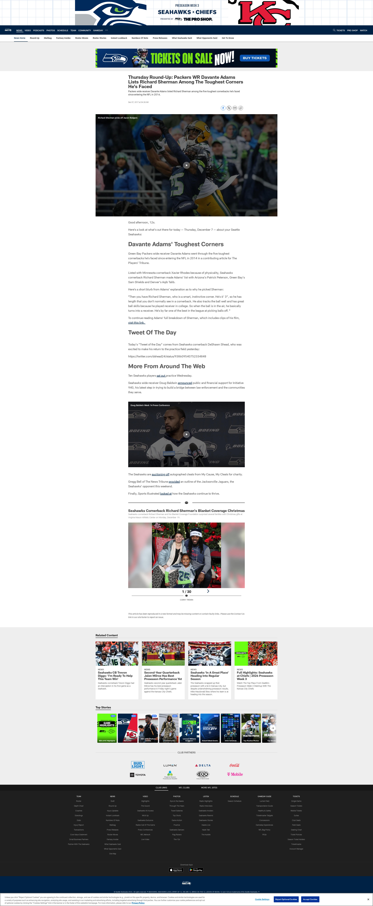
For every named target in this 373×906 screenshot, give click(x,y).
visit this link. (136, 322)
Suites (296, 815)
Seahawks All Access (145, 811)
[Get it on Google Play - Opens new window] (196, 871)
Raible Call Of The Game (145, 825)
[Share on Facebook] (223, 109)
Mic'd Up (145, 815)
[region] (186, 899)
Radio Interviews (206, 806)
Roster (78, 801)
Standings (79, 815)
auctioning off (160, 474)
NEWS (112, 796)
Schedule (234, 796)
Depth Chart (78, 806)
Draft (113, 801)
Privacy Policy (138, 903)
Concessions (264, 820)
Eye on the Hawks (177, 801)
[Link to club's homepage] (8, 30)
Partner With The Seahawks (78, 844)
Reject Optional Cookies (286, 899)
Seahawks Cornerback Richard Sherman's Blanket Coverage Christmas (186, 510)
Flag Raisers (177, 834)
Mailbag (113, 825)
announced (185, 382)
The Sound (145, 806)
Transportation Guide (264, 806)
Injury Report (79, 825)
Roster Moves (112, 834)
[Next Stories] (273, 728)
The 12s (177, 839)
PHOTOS (176, 796)
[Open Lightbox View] (186, 563)
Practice (177, 825)
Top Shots (177, 815)
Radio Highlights (205, 801)
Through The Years (176, 806)
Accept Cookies (310, 899)
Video (145, 796)
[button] (186, 165)
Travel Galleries (177, 811)
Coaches (78, 811)
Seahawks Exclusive (145, 820)
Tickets (296, 796)
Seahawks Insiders (206, 811)
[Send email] (235, 109)
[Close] (368, 899)
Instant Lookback (112, 815)
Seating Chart (296, 830)
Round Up (113, 806)
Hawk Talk (206, 830)
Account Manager (296, 849)
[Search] (334, 30)
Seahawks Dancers (177, 830)
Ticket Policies (296, 834)
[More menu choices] (106, 30)
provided (174, 481)
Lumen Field (264, 801)
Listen (206, 796)
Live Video (145, 839)
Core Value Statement (78, 834)
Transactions (79, 830)
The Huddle (206, 834)
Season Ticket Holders (296, 839)
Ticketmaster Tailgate (264, 815)
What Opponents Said (112, 849)
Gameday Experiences (264, 825)
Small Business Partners (78, 839)
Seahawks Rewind (206, 815)
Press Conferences (145, 830)
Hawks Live (206, 825)
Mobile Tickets (296, 811)
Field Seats (296, 825)
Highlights (145, 801)
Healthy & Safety (264, 811)
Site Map (112, 854)
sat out (161, 375)
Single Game (296, 801)
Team (78, 796)
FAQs (264, 834)
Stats (79, 820)
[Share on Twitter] (229, 109)
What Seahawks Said (112, 844)
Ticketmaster (296, 844)
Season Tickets (296, 806)
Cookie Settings (262, 899)
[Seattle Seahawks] (186, 883)
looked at (166, 493)
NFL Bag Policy (264, 830)
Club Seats (296, 820)
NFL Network (145, 834)
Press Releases (112, 830)
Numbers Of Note (112, 820)
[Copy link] (240, 108)
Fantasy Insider (112, 839)
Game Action (177, 820)
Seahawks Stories (206, 820)
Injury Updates (112, 811)
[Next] (208, 591)
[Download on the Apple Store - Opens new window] (176, 870)
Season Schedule (234, 801)
